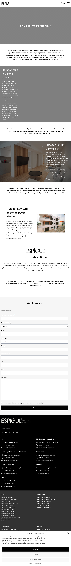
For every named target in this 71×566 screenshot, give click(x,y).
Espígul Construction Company (10, 517)
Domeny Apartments (7, 509)
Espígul (10, 3)
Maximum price (5, 354)
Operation (4, 338)
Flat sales (4, 521)
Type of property (6, 323)
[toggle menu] (68, 3)
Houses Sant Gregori (7, 515)
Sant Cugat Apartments (44, 501)
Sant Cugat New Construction (46, 499)
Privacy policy (37, 563)
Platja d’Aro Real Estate (8, 529)
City (2, 361)
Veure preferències (35, 560)
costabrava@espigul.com (46, 448)
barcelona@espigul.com (45, 460)
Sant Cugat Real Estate (44, 497)
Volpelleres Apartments (44, 507)
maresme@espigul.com (10, 473)
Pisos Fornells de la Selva (9, 499)
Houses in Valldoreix (43, 505)
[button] (68, 533)
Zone (2, 369)
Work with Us (5, 519)
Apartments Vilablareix (8, 507)
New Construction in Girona (9, 503)
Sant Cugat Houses (43, 503)
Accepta (35, 549)
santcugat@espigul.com (11, 460)
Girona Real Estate (7, 497)
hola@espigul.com (9, 448)
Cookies (31, 563)
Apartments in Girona (7, 505)
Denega (35, 554)
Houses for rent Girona (8, 513)
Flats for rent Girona (7, 511)
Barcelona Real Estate (43, 529)
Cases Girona (5, 501)
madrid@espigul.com (10, 486)
